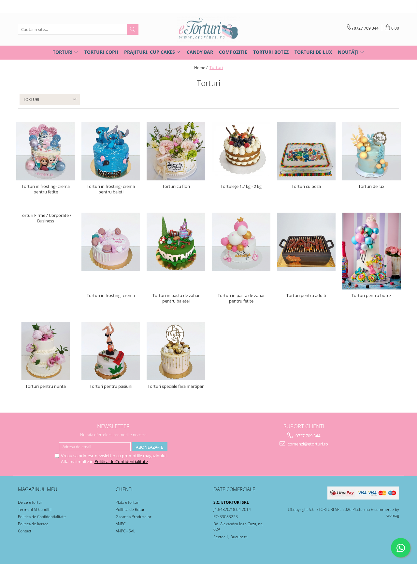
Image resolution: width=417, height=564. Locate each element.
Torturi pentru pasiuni (111, 386)
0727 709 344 (307, 436)
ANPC (120, 524)
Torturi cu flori (176, 186)
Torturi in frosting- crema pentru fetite (46, 189)
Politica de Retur (130, 509)
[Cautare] (132, 29)
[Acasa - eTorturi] (208, 29)
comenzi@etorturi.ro (307, 444)
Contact (24, 531)
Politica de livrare (33, 524)
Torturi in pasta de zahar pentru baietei (176, 298)
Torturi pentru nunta (45, 386)
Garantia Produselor (133, 516)
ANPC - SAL (125, 531)
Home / (201, 67)
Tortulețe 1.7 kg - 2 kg (241, 186)
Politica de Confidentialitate (121, 461)
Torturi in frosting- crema (111, 295)
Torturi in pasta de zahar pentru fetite (241, 298)
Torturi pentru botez (371, 295)
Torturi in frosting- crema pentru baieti (111, 189)
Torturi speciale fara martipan (176, 386)
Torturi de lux (371, 186)
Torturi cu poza (306, 186)
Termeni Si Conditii (34, 509)
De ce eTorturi (30, 502)
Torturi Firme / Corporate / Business (45, 218)
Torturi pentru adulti (306, 295)
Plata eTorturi (127, 502)
